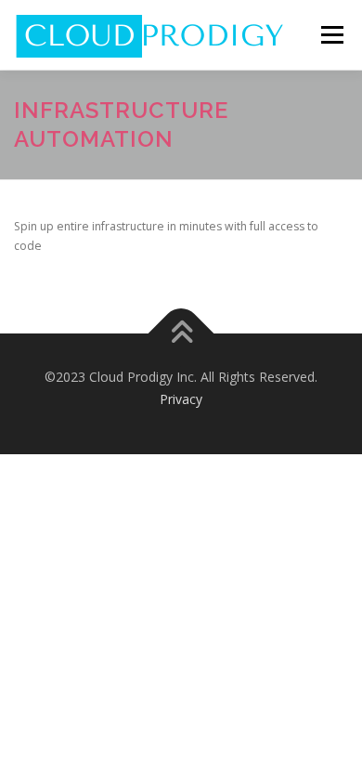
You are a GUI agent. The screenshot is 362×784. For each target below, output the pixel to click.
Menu (331, 35)
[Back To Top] (181, 333)
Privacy (181, 399)
